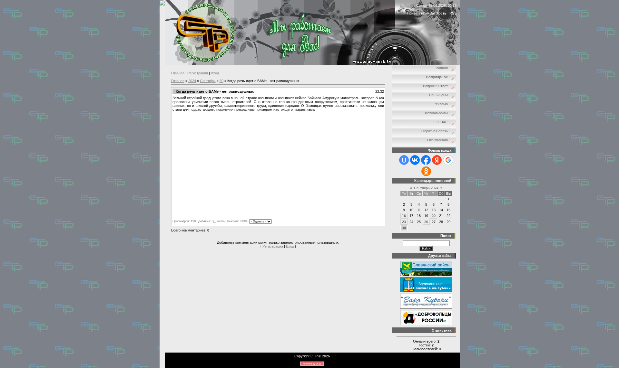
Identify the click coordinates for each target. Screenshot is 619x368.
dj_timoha (218, 221)
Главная (177, 73)
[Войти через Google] (448, 160)
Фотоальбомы (436, 113)
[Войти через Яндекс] (437, 160)
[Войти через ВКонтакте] (415, 160)
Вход (215, 73)
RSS (453, 13)
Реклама (441, 104)
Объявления (437, 140)
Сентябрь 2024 (426, 188)
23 (404, 222)
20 (434, 216)
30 (221, 81)
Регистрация (197, 73)
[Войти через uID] (404, 160)
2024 (192, 81)
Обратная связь (434, 131)
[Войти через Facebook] (426, 160)
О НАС (442, 122)
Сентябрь (208, 81)
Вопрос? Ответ (435, 86)
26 (426, 222)
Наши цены (438, 95)
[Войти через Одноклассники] (426, 171)
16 (404, 216)
